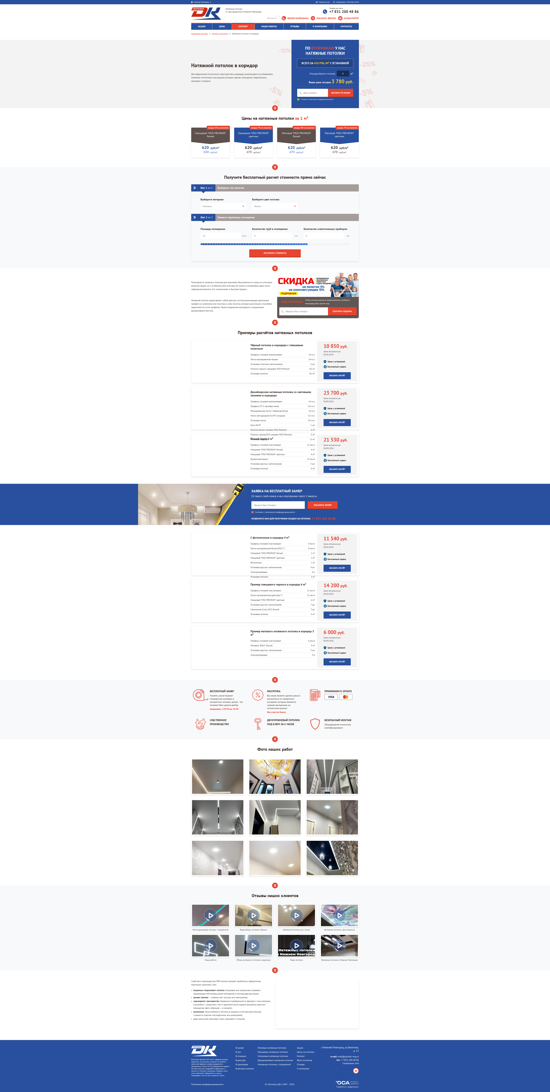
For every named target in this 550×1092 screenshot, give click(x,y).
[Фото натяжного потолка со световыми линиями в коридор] (332, 777)
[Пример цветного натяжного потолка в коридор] (332, 858)
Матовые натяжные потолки (272, 1047)
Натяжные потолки (199, 33)
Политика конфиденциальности (207, 1084)
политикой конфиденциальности (321, 99)
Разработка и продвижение (347, 1087)
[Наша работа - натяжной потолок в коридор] (275, 817)
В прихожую (242, 1064)
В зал (238, 1051)
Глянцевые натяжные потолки (273, 1051)
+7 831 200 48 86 (344, 11)
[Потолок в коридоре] (217, 777)
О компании (303, 1068)
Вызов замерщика (298, 18)
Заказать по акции (340, 93)
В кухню (240, 1047)
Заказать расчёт (337, 375)
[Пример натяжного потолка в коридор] (332, 817)
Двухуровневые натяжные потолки (275, 1060)
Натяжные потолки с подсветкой (274, 1064)
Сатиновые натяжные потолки (273, 1056)
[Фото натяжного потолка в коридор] (217, 858)
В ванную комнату (245, 1068)
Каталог (301, 1056)
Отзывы (301, 1064)
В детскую (241, 1060)
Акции (300, 1047)
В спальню (241, 1056)
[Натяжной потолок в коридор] (275, 858)
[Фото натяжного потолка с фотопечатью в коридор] (275, 777)
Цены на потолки (305, 1051)
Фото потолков (304, 1060)
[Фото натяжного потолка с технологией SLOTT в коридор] (217, 817)
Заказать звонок (326, 18)
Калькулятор (351, 18)
